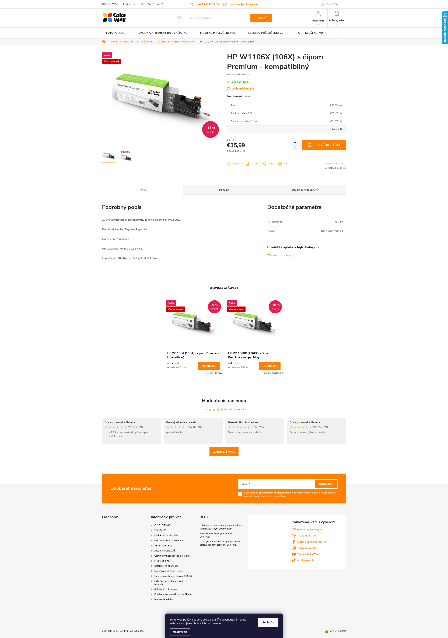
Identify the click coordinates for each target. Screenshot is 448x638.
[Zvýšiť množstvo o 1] (295, 142)
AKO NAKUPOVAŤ (164, 550)
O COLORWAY (109, 4)
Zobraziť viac (224, 452)
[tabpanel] (193, 336)
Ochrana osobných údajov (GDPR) (173, 576)
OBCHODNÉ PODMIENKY (168, 540)
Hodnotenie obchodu (224, 401)
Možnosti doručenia (243, 88)
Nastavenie (180, 632)
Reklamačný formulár (165, 589)
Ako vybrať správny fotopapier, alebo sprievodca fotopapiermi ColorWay (220, 543)
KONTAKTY (129, 4)
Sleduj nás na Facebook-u (312, 541)
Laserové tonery (282, 255)
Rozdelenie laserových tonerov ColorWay (216, 535)
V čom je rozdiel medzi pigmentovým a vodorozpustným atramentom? (221, 527)
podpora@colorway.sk (309, 529)
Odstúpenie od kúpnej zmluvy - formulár (171, 582)
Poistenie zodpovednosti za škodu (173, 594)
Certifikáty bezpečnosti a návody (172, 555)
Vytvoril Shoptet (338, 631)
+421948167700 (306, 535)
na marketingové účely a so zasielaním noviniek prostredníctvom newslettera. (289, 494)
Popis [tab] (143, 190)
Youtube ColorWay (307, 554)
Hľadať (261, 18)
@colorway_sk (305, 560)
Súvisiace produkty (303, 190)
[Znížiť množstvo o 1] (295, 147)
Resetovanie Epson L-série (168, 571)
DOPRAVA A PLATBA (152, 4)
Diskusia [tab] (224, 190)
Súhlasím (268, 622)
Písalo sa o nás (162, 561)
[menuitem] (117, 33)
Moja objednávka (163, 599)
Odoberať (326, 484)
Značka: (334, 163)
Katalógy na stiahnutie (166, 566)
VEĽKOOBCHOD (163, 545)
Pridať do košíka (327, 145)
